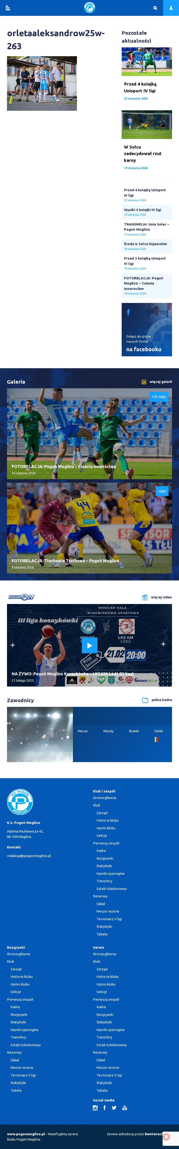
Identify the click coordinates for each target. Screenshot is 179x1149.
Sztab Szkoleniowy (111, 889)
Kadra (101, 851)
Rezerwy (100, 896)
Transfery (104, 881)
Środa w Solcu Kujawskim (145, 244)
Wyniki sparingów (110, 873)
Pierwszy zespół (106, 843)
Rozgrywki (104, 858)
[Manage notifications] (166, 1137)
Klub (96, 805)
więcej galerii (161, 382)
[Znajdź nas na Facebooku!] (147, 355)
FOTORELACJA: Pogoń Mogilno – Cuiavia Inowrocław (143, 283)
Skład (100, 904)
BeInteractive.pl (158, 1134)
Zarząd (101, 813)
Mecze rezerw (107, 911)
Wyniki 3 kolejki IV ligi (142, 210)
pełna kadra (162, 700)
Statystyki (104, 866)
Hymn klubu (105, 828)
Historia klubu (107, 820)
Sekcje (101, 835)
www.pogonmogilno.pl (26, 1134)
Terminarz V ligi (109, 919)
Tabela (101, 934)
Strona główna (104, 798)
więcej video (161, 597)
